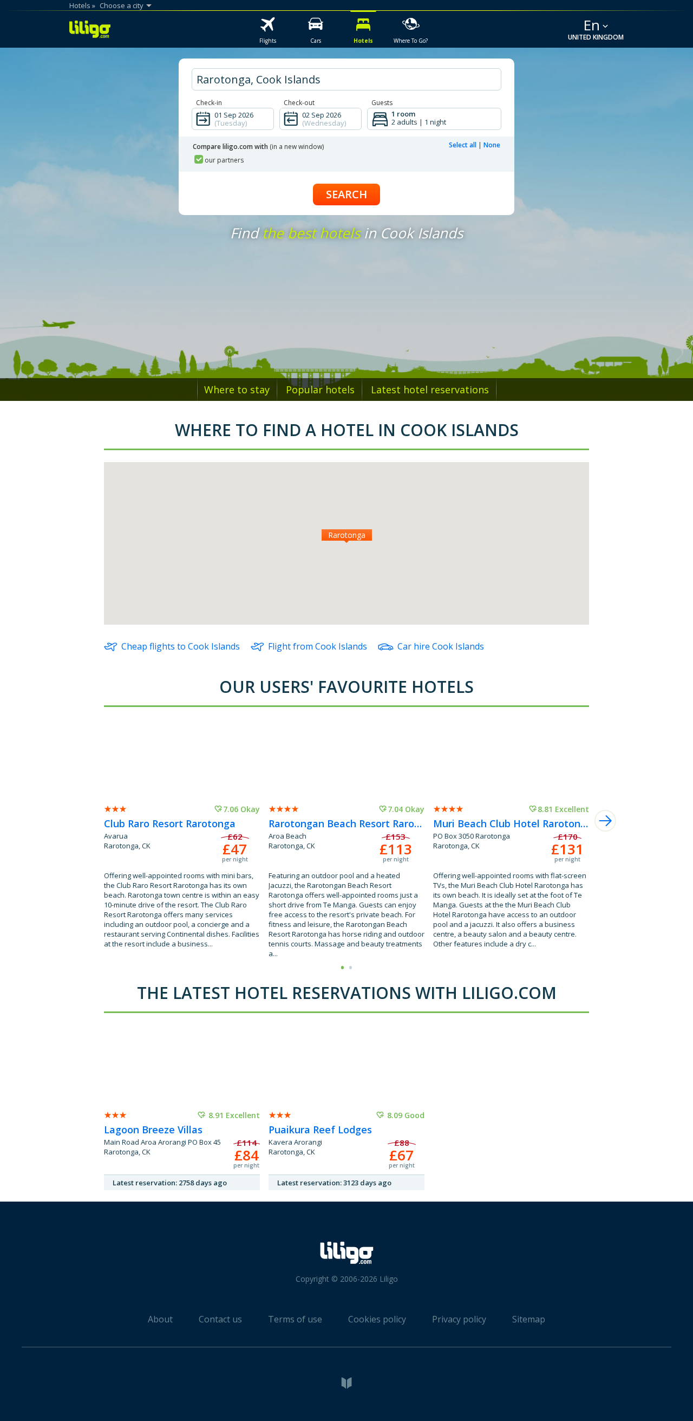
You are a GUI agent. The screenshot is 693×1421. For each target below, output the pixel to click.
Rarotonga (346, 535)
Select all (462, 145)
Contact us (220, 1319)
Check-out (299, 102)
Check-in (209, 102)
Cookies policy (377, 1319)
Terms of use (295, 1319)
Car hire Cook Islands (440, 646)
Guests (382, 102)
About (160, 1319)
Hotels (79, 5)
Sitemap (528, 1319)
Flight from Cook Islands (317, 646)
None (491, 145)
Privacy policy (459, 1319)
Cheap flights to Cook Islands (180, 646)
